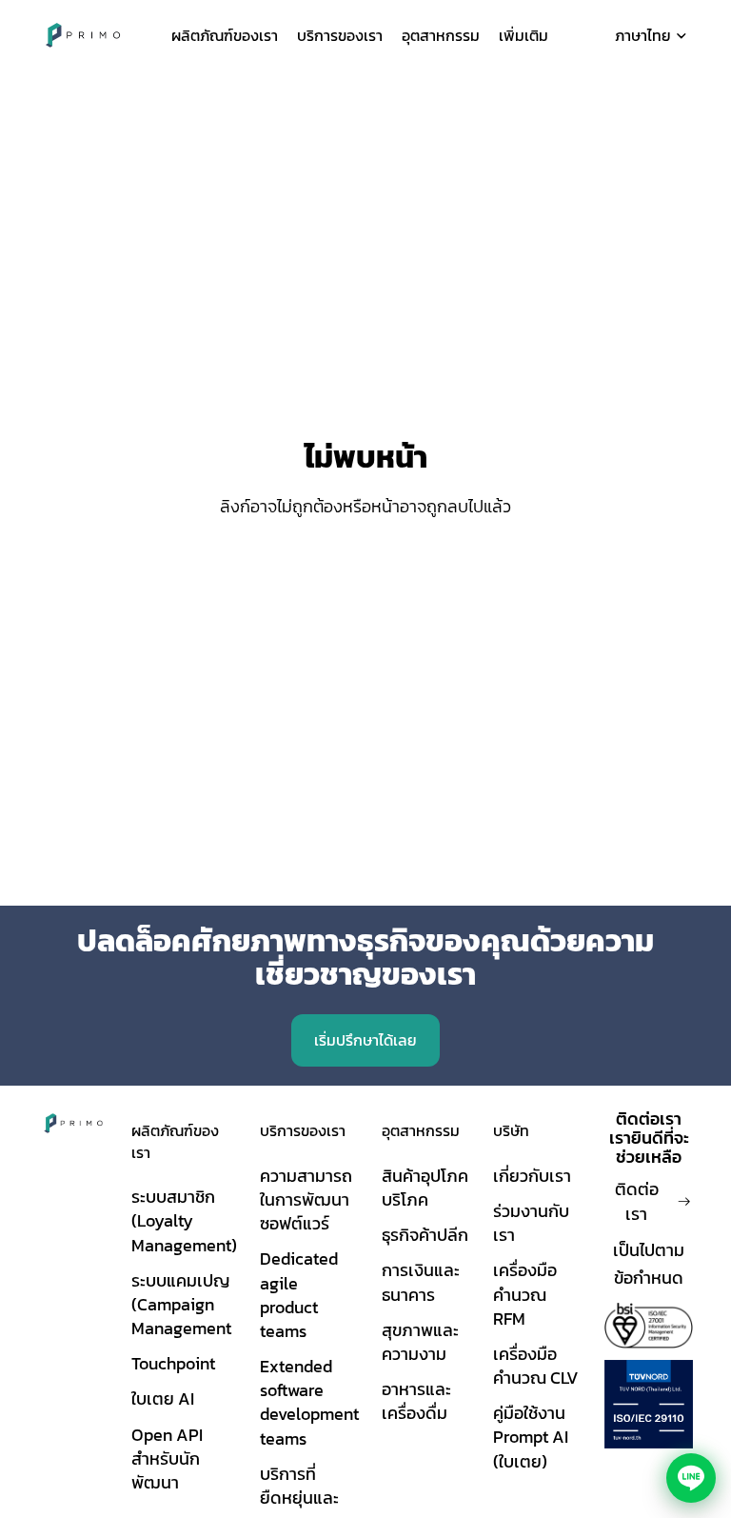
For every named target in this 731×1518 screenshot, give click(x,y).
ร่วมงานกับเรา (531, 1223)
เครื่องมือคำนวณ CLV (536, 1365)
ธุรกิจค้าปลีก (425, 1235)
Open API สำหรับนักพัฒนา (167, 1458)
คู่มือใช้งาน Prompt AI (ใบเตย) (530, 1436)
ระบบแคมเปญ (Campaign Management (181, 1304)
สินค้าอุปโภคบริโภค (425, 1187)
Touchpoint (173, 1363)
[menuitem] (523, 36)
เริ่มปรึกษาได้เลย (365, 1040)
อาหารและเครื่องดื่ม (416, 1401)
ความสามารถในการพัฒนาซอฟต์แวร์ (306, 1199)
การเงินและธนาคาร (421, 1282)
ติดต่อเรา (637, 1201)
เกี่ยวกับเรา (532, 1175)
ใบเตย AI (162, 1398)
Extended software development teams (309, 1402)
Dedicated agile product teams (299, 1295)
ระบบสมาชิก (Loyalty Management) (184, 1220)
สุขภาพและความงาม (420, 1342)
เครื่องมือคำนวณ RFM (525, 1293)
